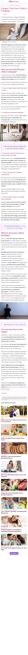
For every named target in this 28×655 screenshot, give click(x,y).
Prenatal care (4, 491)
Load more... (14, 553)
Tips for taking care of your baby (9, 509)
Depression (8, 298)
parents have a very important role (18, 387)
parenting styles (22, 278)
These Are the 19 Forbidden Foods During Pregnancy (12, 494)
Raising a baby (4, 528)
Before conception (5, 473)
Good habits (4, 455)
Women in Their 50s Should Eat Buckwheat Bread (11, 457)
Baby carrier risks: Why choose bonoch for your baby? (13, 420)
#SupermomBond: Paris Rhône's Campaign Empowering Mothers (11, 530)
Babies (2, 418)
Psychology (7, 5)
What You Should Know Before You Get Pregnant (13, 475)
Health (2, 5)
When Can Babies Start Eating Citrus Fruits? (12, 439)
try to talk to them (14, 240)
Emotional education (6, 546)
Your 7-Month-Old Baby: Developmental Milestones (14, 512)
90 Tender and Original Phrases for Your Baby (14, 548)
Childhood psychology (15, 5)
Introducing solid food (6, 436)
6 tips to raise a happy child (18, 324)
